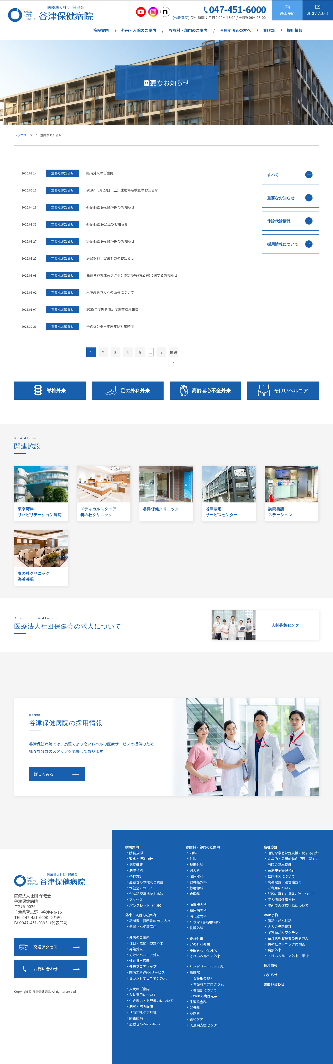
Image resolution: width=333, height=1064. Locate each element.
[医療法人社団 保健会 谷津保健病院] (50, 14)
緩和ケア (196, 1019)
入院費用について (143, 994)
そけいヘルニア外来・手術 (288, 955)
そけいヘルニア (291, 390)
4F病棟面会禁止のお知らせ (107, 224)
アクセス (136, 899)
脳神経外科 (198, 882)
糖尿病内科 (198, 910)
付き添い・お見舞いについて (151, 1000)
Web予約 (287, 13)
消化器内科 (198, 916)
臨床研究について (281, 876)
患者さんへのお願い (144, 1023)
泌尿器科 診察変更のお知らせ (110, 258)
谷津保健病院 (41, 991)
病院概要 (136, 864)
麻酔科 (195, 893)
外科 (193, 858)
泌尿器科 (196, 876)
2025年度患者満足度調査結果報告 (112, 310)
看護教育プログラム (208, 984)
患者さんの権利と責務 (146, 882)
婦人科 (195, 870)
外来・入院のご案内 (138, 30)
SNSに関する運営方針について (291, 893)
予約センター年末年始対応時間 (110, 327)
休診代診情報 (279, 221)
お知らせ (270, 974)
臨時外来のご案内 (100, 173)
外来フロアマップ (143, 966)
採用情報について (282, 244)
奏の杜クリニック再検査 (286, 944)
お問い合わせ (318, 13)
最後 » (174, 353)
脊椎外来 (56, 390)
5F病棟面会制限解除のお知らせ (110, 241)
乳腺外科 (196, 927)
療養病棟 (136, 1018)
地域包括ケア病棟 (143, 1012)
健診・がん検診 (280, 920)
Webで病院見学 (205, 995)
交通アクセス (45, 947)
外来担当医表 (139, 960)
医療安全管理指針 (281, 870)
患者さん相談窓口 (143, 926)
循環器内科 (198, 904)
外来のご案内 (139, 937)
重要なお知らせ (280, 198)
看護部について (205, 990)
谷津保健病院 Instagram (153, 12)
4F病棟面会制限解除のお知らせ (110, 207)
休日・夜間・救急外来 (146, 943)
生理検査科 (198, 1001)
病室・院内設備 (141, 1006)
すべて (273, 175)
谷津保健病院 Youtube (141, 12)
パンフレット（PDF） (146, 905)
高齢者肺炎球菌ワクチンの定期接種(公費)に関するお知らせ (131, 275)
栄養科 (195, 1007)
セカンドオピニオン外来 (148, 978)
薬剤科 (195, 1013)
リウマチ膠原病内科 (205, 921)
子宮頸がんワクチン (283, 932)
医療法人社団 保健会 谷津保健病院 (49, 880)
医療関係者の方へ (235, 30)
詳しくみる (44, 774)
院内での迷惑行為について (288, 905)
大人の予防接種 (280, 926)
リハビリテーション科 (207, 966)
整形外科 (196, 864)
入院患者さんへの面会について (110, 293)
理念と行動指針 (141, 858)
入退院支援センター (205, 1025)
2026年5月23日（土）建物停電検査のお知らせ (122, 190)
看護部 (269, 30)
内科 (193, 852)
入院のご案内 (139, 988)
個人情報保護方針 (281, 899)
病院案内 (101, 30)
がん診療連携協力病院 (146, 893)
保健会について (141, 887)
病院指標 (136, 870)
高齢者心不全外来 (211, 390)
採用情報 (295, 30)
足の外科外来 (135, 390)
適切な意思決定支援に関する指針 (293, 852)
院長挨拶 (136, 852)
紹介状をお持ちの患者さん (288, 938)
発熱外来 (136, 948)
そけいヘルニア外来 (144, 954)
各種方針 (136, 876)
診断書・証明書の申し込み (149, 920)
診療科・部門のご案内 (187, 30)
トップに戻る (322, 1054)
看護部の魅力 (203, 978)
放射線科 (196, 887)
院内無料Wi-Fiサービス (147, 972)
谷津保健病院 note (165, 12)
